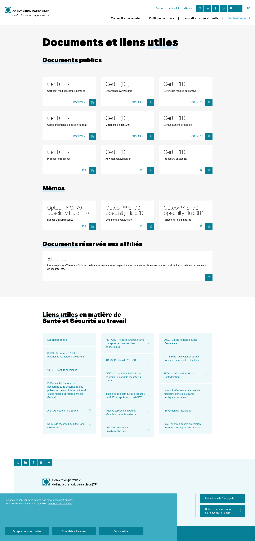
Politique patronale (161, 18)
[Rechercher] (238, 8)
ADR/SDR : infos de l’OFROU (121, 360)
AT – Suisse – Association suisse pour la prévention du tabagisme (182, 358)
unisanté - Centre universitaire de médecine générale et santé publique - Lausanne (182, 394)
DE (248, 8)
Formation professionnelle (201, 18)
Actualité (174, 8)
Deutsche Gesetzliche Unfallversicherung (117, 429)
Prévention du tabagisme (177, 410)
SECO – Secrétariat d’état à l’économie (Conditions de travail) (65, 355)
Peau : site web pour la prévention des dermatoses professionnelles (182, 425)
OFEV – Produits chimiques (62, 369)
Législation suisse (57, 339)
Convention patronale (125, 18)
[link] (27, 12)
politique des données (60, 503)
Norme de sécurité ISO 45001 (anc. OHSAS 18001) (66, 425)
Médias (188, 8)
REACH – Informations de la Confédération (179, 375)
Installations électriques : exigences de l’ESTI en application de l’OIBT (125, 395)
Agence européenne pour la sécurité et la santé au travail (121, 412)
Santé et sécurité (239, 18)
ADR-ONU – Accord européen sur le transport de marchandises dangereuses (125, 343)
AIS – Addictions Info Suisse (62, 410)
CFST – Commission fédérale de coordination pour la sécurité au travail (123, 377)
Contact (160, 8)
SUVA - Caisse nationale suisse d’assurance (180, 341)
